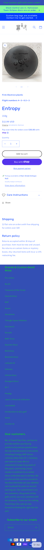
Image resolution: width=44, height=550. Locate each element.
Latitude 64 (10, 363)
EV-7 (7, 387)
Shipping (5, 125)
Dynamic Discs (11, 344)
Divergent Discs (12, 381)
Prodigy (8, 393)
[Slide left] (16, 86)
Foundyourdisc (19, 549)
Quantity (5, 137)
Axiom (7, 308)
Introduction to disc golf (16, 411)
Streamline (10, 314)
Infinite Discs (11, 375)
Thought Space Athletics (16, 320)
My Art (7, 284)
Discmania (9, 326)
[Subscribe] (36, 527)
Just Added (10, 405)
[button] (3, 27)
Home (7, 417)
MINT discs (10, 338)
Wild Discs (9, 351)
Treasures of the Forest (15, 290)
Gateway (8, 369)
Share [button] (8, 202)
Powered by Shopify (28, 549)
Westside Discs (11, 357)
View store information (15, 185)
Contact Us (10, 424)
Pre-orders (9, 278)
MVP (7, 302)
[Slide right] (27, 86)
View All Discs (11, 296)
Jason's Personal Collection (17, 399)
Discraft (8, 332)
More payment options (22, 168)
